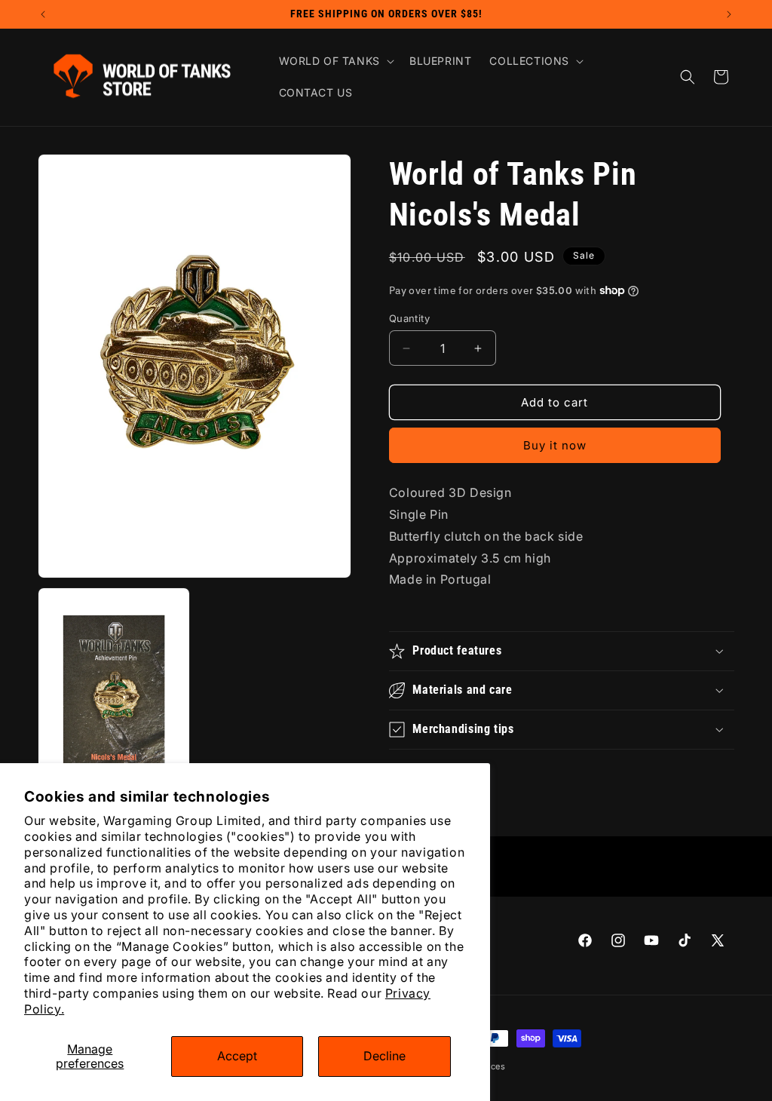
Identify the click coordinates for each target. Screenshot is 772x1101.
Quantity (409, 318)
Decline (384, 1055)
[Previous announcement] (43, 14)
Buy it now (555, 445)
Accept (237, 1055)
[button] (335, 61)
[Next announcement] (729, 14)
